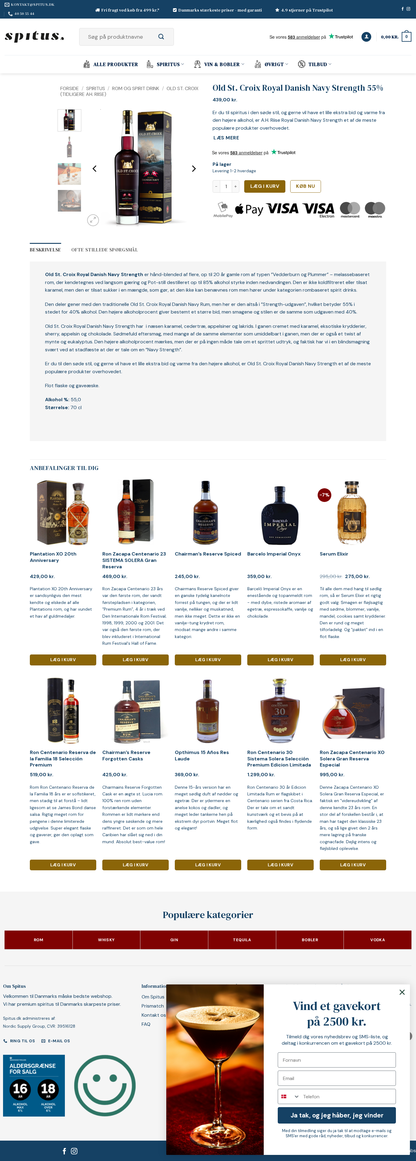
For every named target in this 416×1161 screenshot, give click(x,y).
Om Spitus (153, 997)
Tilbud (317, 64)
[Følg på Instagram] (408, 9)
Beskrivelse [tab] (45, 249)
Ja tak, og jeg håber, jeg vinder (337, 1115)
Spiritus (168, 64)
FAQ (146, 1024)
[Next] (193, 169)
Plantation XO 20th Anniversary (53, 557)
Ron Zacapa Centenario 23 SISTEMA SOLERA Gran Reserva (134, 560)
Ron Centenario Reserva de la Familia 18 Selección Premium (63, 758)
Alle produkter (115, 64)
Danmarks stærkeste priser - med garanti (220, 10)
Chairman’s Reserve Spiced (208, 554)
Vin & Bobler (222, 64)
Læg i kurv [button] (63, 659)
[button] (366, 37)
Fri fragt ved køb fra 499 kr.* (130, 10)
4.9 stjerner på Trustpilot (307, 10)
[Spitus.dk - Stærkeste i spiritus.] (35, 37)
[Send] (168, 37)
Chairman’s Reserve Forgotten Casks (126, 755)
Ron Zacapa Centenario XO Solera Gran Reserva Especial (352, 758)
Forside (69, 88)
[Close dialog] (402, 992)
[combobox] (289, 1096)
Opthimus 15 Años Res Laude (202, 755)
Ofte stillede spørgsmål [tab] (104, 249)
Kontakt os (154, 1015)
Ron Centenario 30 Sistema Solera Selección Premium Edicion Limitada (279, 758)
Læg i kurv (265, 186)
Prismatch (153, 1006)
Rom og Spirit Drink (135, 88)
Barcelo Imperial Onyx (274, 554)
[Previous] (95, 169)
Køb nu (305, 186)
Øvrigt (274, 64)
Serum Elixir (334, 554)
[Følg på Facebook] (402, 9)
